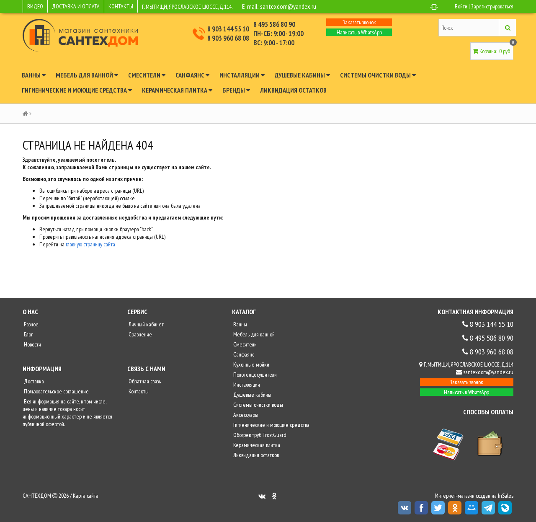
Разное (31, 324)
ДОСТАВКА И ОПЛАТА (76, 6)
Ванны (32, 75)
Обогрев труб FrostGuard (259, 435)
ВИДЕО (35, 6)
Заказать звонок (359, 22)
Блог (28, 334)
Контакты (138, 391)
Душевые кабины (300, 75)
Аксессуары (245, 415)
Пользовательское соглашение (56, 391)
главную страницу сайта (90, 244)
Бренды (234, 90)
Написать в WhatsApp (359, 32)
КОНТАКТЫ (120, 6)
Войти (461, 6)
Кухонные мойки (250, 364)
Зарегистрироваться (492, 6)
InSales (505, 495)
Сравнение (139, 334)
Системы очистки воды (376, 75)
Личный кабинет (145, 324)
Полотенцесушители (254, 374)
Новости (32, 344)
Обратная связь (144, 381)
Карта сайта (85, 495)
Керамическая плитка (175, 90)
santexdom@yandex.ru (288, 6)
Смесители (145, 75)
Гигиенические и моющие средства (75, 90)
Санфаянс (190, 75)
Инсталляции (240, 75)
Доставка (33, 381)
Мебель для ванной (85, 75)
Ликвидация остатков (293, 90)
